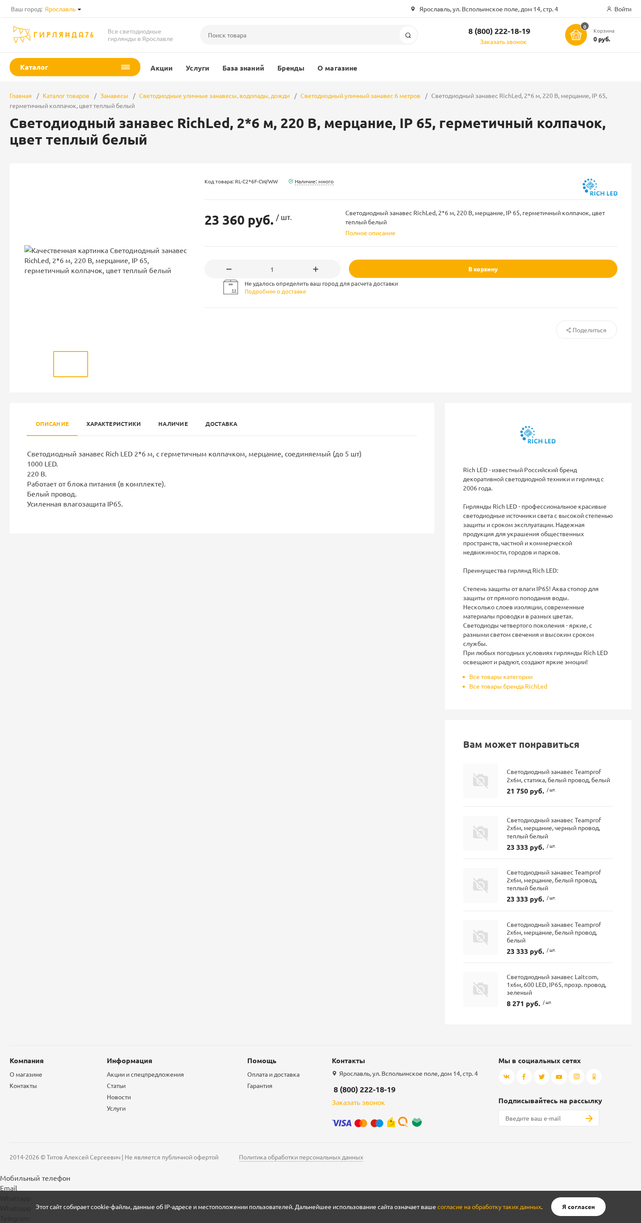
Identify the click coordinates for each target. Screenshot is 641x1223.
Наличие (173, 423)
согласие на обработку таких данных (489, 1206)
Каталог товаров (66, 95)
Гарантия (260, 1085)
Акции (161, 67)
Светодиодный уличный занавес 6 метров (360, 95)
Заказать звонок (503, 41)
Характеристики (113, 423)
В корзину (483, 269)
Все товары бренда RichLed (508, 686)
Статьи (116, 1085)
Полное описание (370, 232)
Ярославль (60, 9)
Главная (21, 95)
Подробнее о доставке (275, 291)
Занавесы (114, 95)
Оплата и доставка (273, 1074)
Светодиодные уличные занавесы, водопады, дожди (214, 95)
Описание (52, 423)
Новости (119, 1097)
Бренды (290, 67)
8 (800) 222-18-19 (499, 31)
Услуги (197, 67)
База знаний (243, 67)
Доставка (221, 423)
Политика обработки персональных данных (301, 1157)
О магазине (337, 67)
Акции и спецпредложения (145, 1074)
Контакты (23, 1085)
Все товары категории (500, 676)
